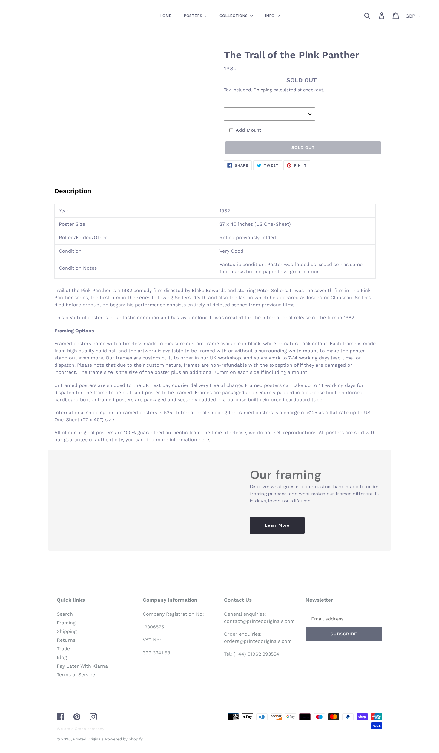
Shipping (263, 90)
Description (72, 191)
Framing (66, 623)
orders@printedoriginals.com (258, 641)
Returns (66, 640)
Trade (63, 648)
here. (204, 439)
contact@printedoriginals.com (259, 621)
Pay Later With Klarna (82, 666)
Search (65, 614)
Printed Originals (88, 739)
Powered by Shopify (124, 739)
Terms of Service (76, 674)
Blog (62, 657)
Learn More (277, 525)
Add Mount (248, 130)
